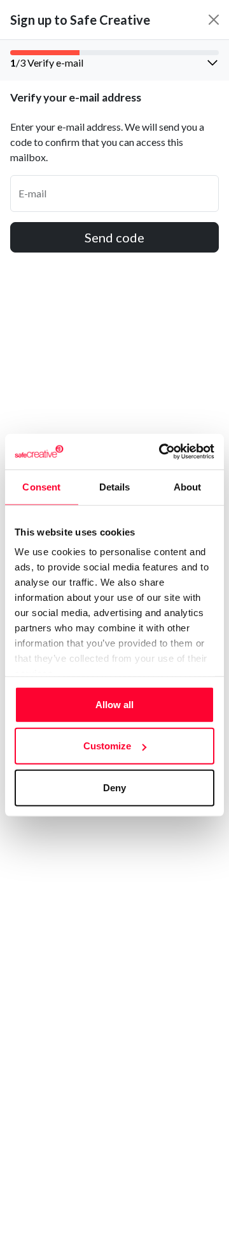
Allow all (114, 704)
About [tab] (188, 486)
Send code (114, 237)
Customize (107, 745)
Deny (114, 787)
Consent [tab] (41, 486)
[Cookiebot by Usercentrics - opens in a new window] (161, 452)
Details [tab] (114, 486)
